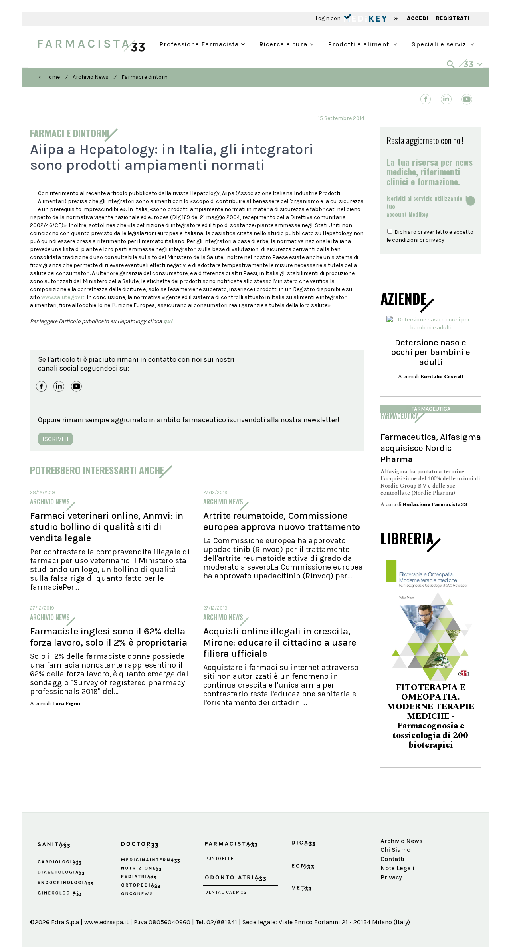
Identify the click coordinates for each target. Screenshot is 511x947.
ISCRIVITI (55, 439)
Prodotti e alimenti (360, 43)
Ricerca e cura (284, 43)
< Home (49, 77)
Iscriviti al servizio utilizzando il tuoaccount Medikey (426, 206)
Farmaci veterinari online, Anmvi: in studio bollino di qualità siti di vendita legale (106, 527)
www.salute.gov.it (63, 297)
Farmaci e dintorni (145, 77)
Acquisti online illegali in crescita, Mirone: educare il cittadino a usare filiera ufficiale (279, 642)
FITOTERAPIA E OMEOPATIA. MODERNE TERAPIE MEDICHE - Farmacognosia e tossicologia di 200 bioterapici (430, 716)
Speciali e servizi (441, 43)
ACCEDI (417, 18)
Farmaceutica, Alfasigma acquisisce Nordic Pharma (430, 448)
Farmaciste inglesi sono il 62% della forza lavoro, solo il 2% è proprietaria (108, 637)
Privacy (391, 877)
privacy (434, 240)
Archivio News (91, 77)
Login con (328, 18)
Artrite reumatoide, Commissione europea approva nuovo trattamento (281, 521)
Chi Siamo (395, 849)
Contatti (392, 859)
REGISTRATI (452, 18)
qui (167, 321)
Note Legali (397, 868)
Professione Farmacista (200, 43)
